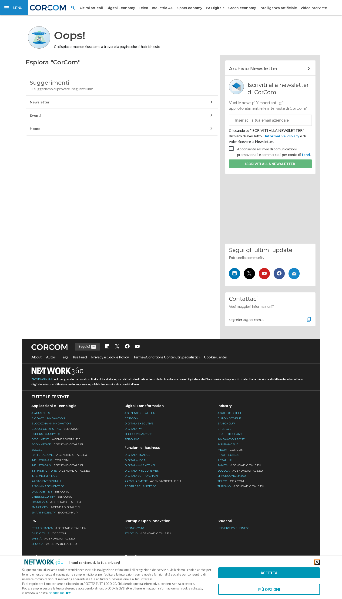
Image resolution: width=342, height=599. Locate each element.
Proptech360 (228, 455)
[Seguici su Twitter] (249, 273)
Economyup (134, 528)
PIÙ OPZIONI (269, 589)
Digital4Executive (139, 423)
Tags (64, 357)
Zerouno (132, 439)
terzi (306, 154)
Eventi (35, 115)
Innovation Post (231, 439)
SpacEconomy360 (232, 475)
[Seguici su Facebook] (279, 273)
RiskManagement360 (47, 486)
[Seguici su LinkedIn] (234, 273)
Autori (51, 357)
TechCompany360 (138, 434)
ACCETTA (269, 573)
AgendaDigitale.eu (139, 413)
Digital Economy (121, 8)
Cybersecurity (52, 496)
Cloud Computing (55, 428)
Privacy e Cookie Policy (110, 357)
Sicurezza (56, 502)
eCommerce (57, 444)
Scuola (240, 470)
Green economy (242, 8)
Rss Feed (80, 357)
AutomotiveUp (229, 418)
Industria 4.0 (163, 8)
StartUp (147, 533)
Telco (143, 8)
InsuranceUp (228, 444)
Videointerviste (314, 8)
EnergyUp (226, 428)
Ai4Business (40, 413)
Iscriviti (270, 164)
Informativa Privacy (282, 136)
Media (231, 449)
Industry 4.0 (57, 465)
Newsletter (40, 102)
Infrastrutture (60, 470)
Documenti (57, 439)
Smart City (56, 507)
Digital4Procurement (142, 470)
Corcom (131, 418)
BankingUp (226, 423)
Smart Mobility (54, 512)
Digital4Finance (137, 455)
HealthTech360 (230, 434)
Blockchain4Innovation (51, 423)
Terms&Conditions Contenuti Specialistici (166, 357)
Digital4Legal (135, 460)
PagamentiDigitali (46, 481)
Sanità (239, 465)
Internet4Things (44, 475)
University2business (233, 528)
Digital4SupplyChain (141, 475)
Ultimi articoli (91, 8)
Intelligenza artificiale (278, 8)
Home (35, 128)
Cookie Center (215, 357)
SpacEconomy (189, 8)
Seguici (85, 346)
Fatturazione (59, 455)
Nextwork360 (42, 379)
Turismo (241, 486)
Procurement (152, 481)
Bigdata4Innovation (48, 418)
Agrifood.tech (230, 413)
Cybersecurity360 (45, 434)
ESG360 (37, 449)
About (36, 357)
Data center (50, 491)
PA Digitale (215, 8)
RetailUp (225, 460)
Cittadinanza (58, 528)
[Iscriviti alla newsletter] (294, 273)
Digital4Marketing (139, 465)
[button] (14, 7)
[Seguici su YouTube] (264, 273)
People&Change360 (140, 486)
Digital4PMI (133, 428)
